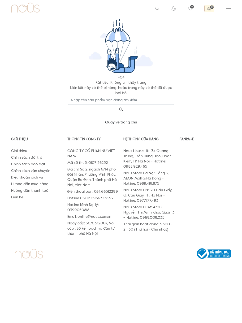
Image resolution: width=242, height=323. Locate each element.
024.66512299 (106, 192)
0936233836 (102, 198)
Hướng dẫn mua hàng (29, 184)
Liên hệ (17, 197)
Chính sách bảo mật (28, 164)
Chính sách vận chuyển (30, 171)
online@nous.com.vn (94, 217)
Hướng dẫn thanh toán (31, 191)
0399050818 (78, 210)
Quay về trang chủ (121, 122)
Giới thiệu (19, 151)
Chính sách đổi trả (26, 158)
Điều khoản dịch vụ (27, 177)
